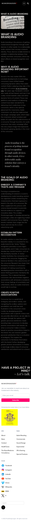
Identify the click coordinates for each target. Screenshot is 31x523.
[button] (24, 3)
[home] (9, 3)
